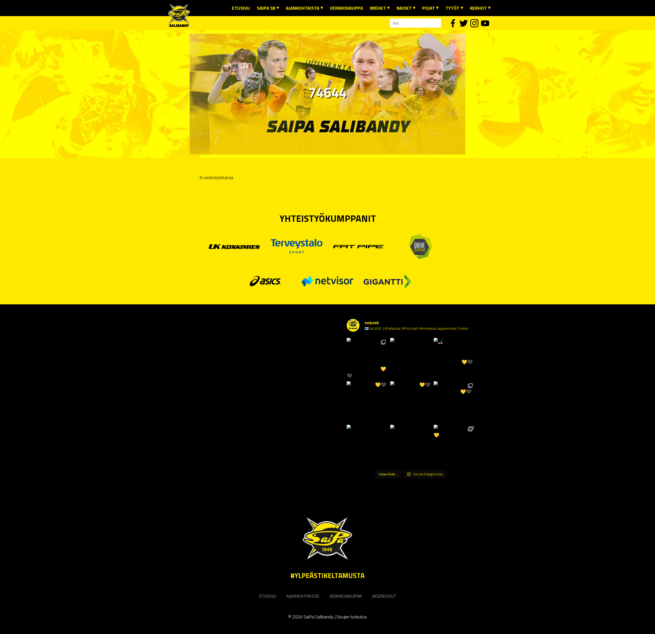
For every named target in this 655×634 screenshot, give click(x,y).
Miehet (378, 8)
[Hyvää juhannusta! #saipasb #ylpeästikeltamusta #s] (410, 358)
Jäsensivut (384, 596)
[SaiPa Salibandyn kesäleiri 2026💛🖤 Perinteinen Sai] (454, 401)
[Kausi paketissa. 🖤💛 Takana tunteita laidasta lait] (454, 445)
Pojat (428, 8)
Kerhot (478, 8)
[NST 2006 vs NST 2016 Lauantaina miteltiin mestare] (410, 445)
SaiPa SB (266, 8)
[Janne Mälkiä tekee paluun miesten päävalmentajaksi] (367, 445)
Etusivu (241, 8)
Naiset (404, 8)
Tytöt (452, 8)
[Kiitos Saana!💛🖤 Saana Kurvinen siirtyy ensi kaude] (367, 401)
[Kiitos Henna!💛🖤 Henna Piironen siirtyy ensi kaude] (410, 401)
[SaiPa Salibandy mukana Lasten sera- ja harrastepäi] (367, 358)
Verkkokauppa (346, 8)
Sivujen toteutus (351, 616)
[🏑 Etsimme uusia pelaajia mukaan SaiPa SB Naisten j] (454, 358)
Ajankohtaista (302, 8)
